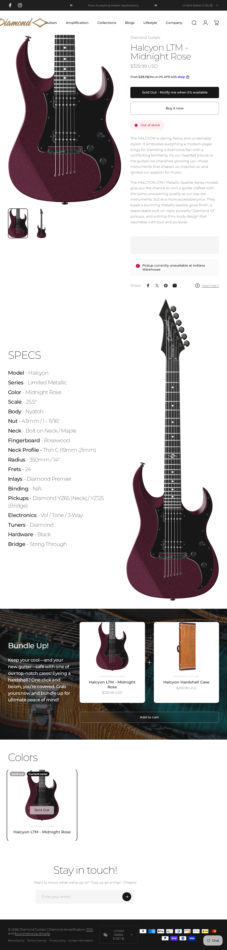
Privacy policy (57, 940)
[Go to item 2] (41, 223)
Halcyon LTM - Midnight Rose (112, 684)
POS (89, 929)
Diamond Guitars (145, 37)
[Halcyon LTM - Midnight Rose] (112, 646)
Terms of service (37, 940)
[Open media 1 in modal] (64, 120)
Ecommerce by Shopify (32, 933)
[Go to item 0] (18, 223)
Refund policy (16, 940)
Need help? (210, 286)
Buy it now (175, 108)
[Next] (155, 5)
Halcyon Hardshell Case (186, 682)
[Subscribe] (126, 896)
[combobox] (200, 5)
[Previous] (71, 5)
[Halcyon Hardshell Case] (186, 646)
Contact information (80, 940)
